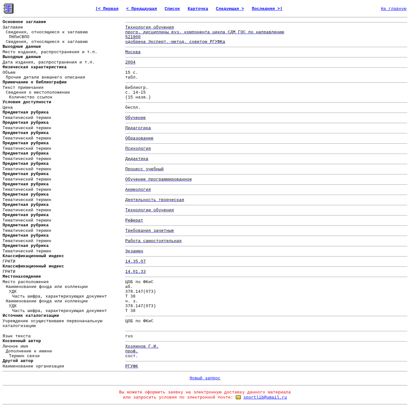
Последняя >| (267, 8)
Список (172, 8)
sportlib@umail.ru (265, 397)
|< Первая (107, 8)
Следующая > (230, 8)
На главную (393, 8)
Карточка (198, 8)
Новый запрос (205, 378)
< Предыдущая (141, 8)
